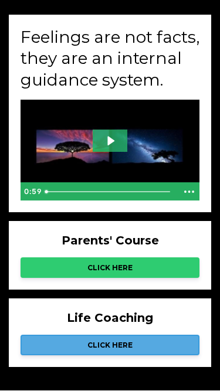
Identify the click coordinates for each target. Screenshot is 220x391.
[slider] (109, 191)
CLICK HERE (110, 267)
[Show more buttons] (189, 191)
